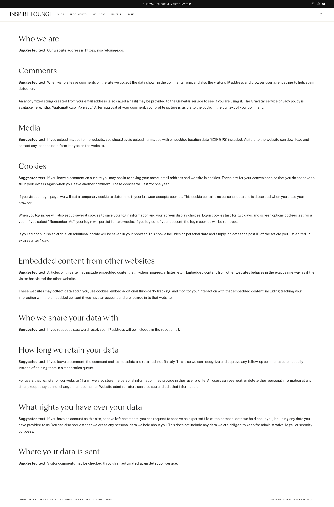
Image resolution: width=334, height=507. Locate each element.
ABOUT (32, 499)
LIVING (131, 14)
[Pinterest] (318, 4)
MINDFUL (116, 14)
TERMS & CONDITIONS (50, 499)
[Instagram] (313, 4)
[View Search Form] (321, 14)
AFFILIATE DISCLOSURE (99, 499)
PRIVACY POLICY (74, 499)
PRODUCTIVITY (79, 14)
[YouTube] (323, 4)
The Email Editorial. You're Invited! (167, 4)
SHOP (60, 14)
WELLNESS (99, 14)
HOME (23, 499)
